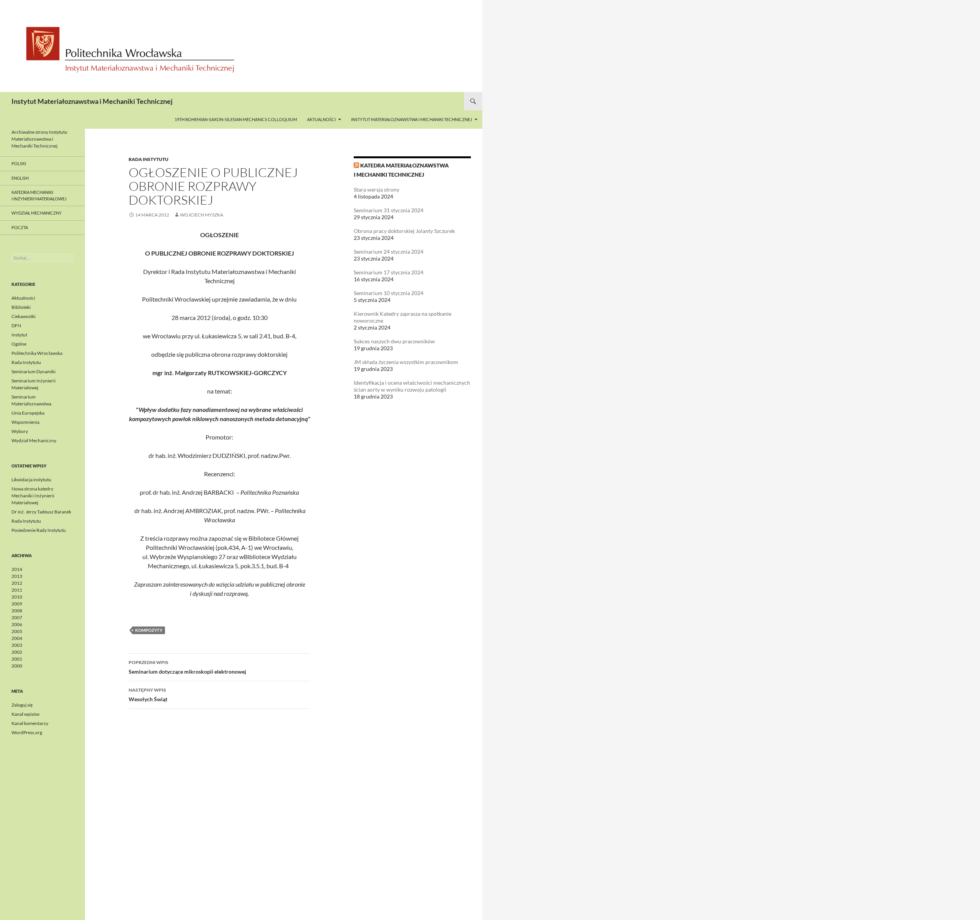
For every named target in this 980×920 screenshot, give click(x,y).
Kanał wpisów (25, 714)
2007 (16, 617)
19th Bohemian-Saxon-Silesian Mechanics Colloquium (236, 119)
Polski (18, 163)
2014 (16, 569)
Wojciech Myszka (201, 215)
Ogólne (18, 344)
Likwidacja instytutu (31, 479)
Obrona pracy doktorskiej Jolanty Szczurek (404, 231)
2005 (16, 631)
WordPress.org (26, 732)
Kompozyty (148, 630)
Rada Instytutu (148, 159)
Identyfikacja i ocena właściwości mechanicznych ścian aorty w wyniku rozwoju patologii (412, 386)
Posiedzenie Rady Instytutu (38, 530)
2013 (16, 576)
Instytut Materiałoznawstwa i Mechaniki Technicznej (92, 101)
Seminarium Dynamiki (33, 371)
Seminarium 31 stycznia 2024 (388, 210)
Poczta (19, 227)
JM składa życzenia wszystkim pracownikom (406, 362)
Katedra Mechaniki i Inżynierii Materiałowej (39, 195)
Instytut (19, 335)
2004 (16, 638)
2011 (16, 590)
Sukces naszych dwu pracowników (394, 341)
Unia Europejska (27, 413)
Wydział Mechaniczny (36, 212)
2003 (16, 645)
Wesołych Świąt (148, 694)
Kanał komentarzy (29, 723)
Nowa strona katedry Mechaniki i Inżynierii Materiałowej (32, 495)
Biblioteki (21, 307)
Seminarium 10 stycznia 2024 (388, 293)
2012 (16, 583)
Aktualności (321, 119)
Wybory (19, 431)
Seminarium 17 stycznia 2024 (388, 272)
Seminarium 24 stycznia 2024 (388, 251)
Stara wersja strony (376, 189)
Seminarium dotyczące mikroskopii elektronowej (187, 667)
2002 (16, 652)
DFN (16, 325)
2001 (16, 659)
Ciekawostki (23, 316)
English (20, 177)
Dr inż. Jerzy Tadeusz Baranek (41, 512)
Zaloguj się (22, 705)
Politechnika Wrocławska (36, 353)
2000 (16, 666)
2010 (16, 597)
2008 (16, 610)
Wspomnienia (25, 422)
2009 (16, 604)
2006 (16, 624)
